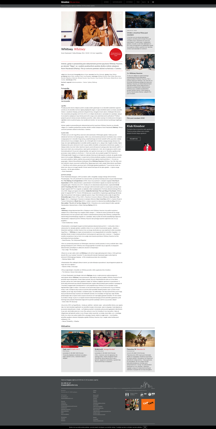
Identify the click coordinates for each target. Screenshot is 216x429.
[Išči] (148, 2)
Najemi (95, 417)
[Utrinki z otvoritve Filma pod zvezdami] (140, 19)
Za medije (95, 419)
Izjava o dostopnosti (98, 420)
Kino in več (95, 395)
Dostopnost (64, 404)
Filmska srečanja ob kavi (99, 403)
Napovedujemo (117, 2)
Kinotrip (95, 400)
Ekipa (94, 392)
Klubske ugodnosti (65, 409)
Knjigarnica (64, 417)
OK (145, 427)
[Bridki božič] (108, 338)
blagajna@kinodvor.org (69, 385)
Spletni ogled (96, 413)
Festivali (95, 401)
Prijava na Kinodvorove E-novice (69, 406)
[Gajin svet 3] (76, 338)
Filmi (138, 2)
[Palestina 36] (140, 338)
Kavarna (63, 420)
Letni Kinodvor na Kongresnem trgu (102, 411)
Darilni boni (64, 407)
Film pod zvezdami (98, 406)
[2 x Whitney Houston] (140, 62)
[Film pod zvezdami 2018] (140, 107)
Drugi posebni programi (99, 414)
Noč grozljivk (96, 409)
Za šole (95, 398)
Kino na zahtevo (65, 414)
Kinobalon (66, 347)
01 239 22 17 (66, 383)
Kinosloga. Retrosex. (98, 408)
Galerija (63, 419)
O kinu (94, 390)
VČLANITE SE (134, 139)
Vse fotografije (65, 101)
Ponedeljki (95, 405)
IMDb (62, 85)
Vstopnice (129, 2)
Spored (106, 2)
